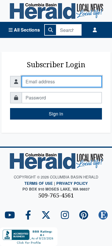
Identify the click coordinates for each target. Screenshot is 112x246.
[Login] (94, 30)
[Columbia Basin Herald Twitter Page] (46, 215)
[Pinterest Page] (83, 215)
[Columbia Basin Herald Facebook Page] (28, 215)
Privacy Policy (72, 183)
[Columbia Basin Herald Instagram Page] (65, 215)
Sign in (56, 113)
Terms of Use (38, 183)
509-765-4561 (56, 195)
